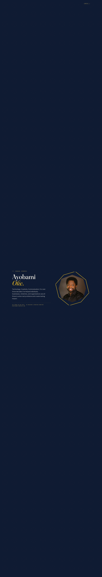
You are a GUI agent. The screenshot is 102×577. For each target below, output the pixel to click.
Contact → (87, 3)
